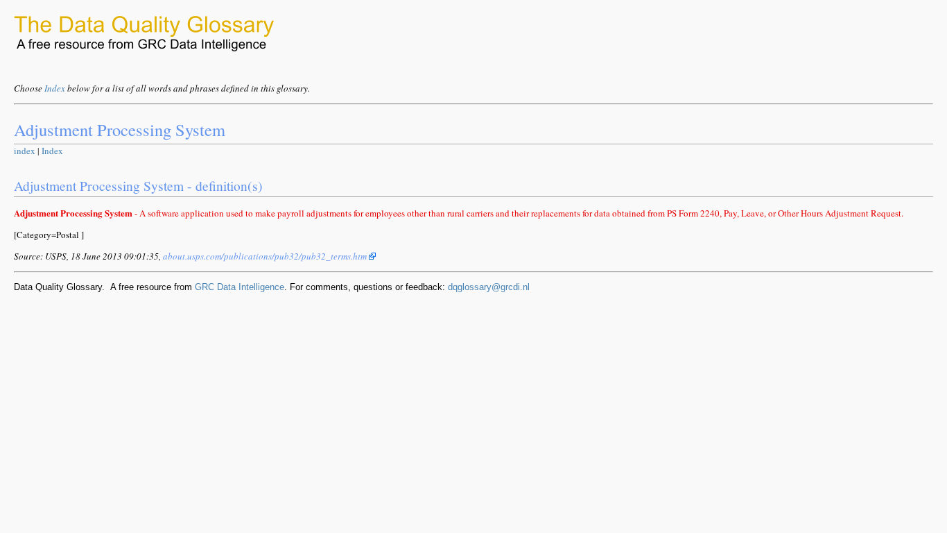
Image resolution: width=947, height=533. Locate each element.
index (24, 150)
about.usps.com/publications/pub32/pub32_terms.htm (266, 256)
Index (54, 88)
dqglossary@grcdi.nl (489, 287)
